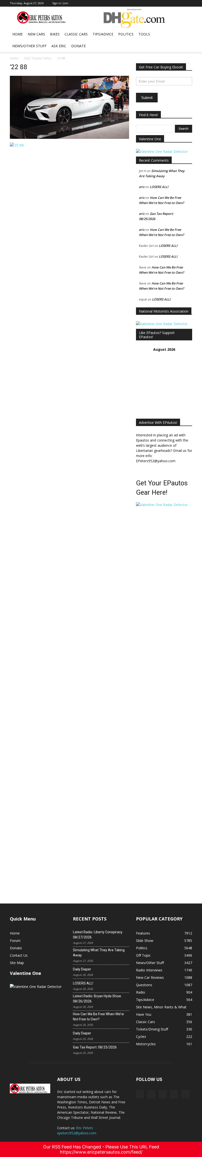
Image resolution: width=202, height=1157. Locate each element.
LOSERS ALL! (159, 187)
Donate (78, 46)
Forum (15, 940)
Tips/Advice (103, 34)
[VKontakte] (174, 1094)
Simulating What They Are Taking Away (99, 952)
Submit (146, 97)
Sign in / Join (60, 3)
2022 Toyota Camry (37, 58)
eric (142, 187)
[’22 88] (69, 137)
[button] (186, 34)
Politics (126, 34)
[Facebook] (140, 1094)
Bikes (55, 34)
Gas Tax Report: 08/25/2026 (95, 1047)
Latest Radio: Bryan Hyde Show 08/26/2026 (97, 998)
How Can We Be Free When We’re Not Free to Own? (98, 1016)
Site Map (17, 962)
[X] (151, 1094)
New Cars (36, 34)
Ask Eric (58, 46)
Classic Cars (76, 34)
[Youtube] (185, 1094)
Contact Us (19, 955)
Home (17, 34)
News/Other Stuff (29, 46)
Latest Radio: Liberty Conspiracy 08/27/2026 (97, 934)
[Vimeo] (163, 1094)
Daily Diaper (82, 969)
